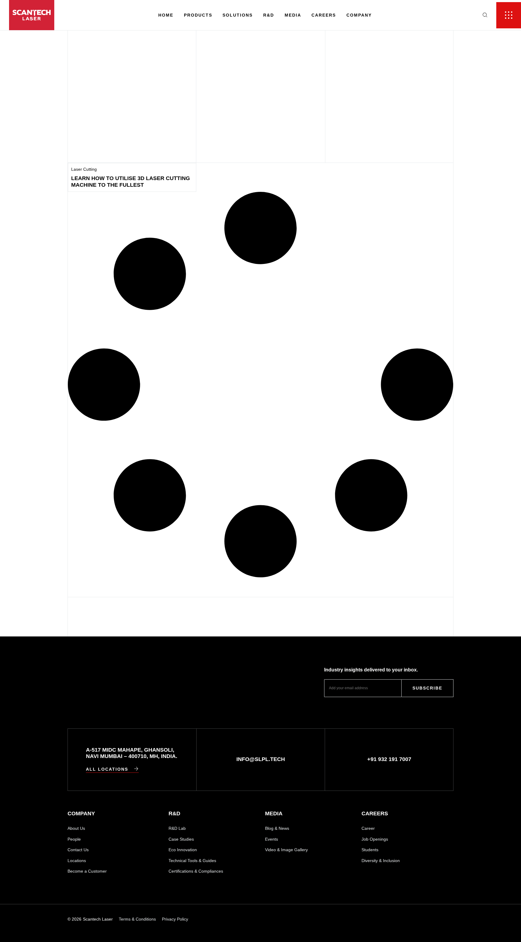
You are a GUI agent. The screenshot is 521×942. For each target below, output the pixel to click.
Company (359, 15)
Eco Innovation (183, 849)
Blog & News (277, 828)
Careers (323, 15)
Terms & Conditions (137, 919)
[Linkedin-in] (367, 919)
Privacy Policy (175, 919)
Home (165, 15)
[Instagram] (409, 919)
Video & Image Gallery (286, 849)
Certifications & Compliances (196, 871)
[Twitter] (450, 919)
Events (271, 839)
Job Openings (375, 839)
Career (368, 828)
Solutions (238, 15)
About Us (76, 828)
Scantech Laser (98, 919)
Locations (77, 860)
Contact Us (78, 849)
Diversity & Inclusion (381, 860)
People (74, 839)
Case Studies (181, 839)
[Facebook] (430, 919)
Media (293, 15)
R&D (268, 15)
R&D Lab (177, 828)
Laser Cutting (84, 169)
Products (198, 15)
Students (370, 849)
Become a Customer (87, 871)
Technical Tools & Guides (192, 860)
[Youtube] (388, 919)
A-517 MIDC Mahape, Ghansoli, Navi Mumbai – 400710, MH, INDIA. (131, 753)
